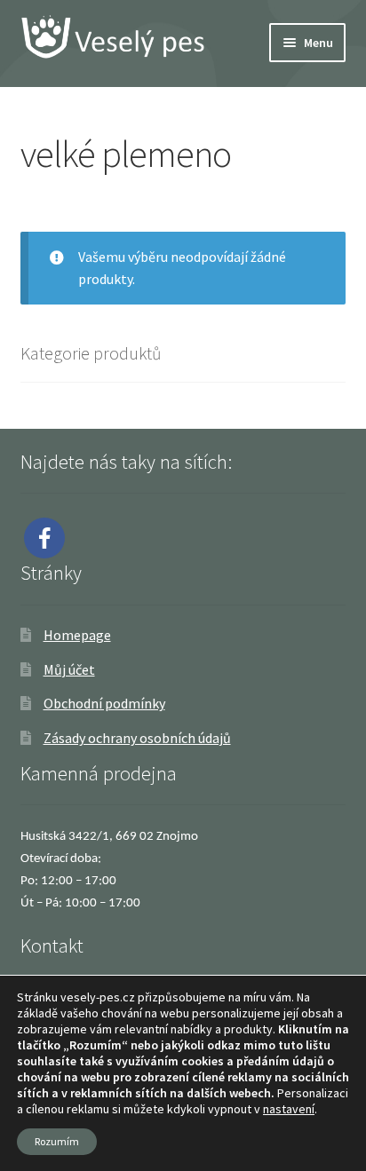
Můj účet (69, 669)
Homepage (77, 635)
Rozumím (57, 1141)
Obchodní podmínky (104, 703)
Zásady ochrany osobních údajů (137, 738)
